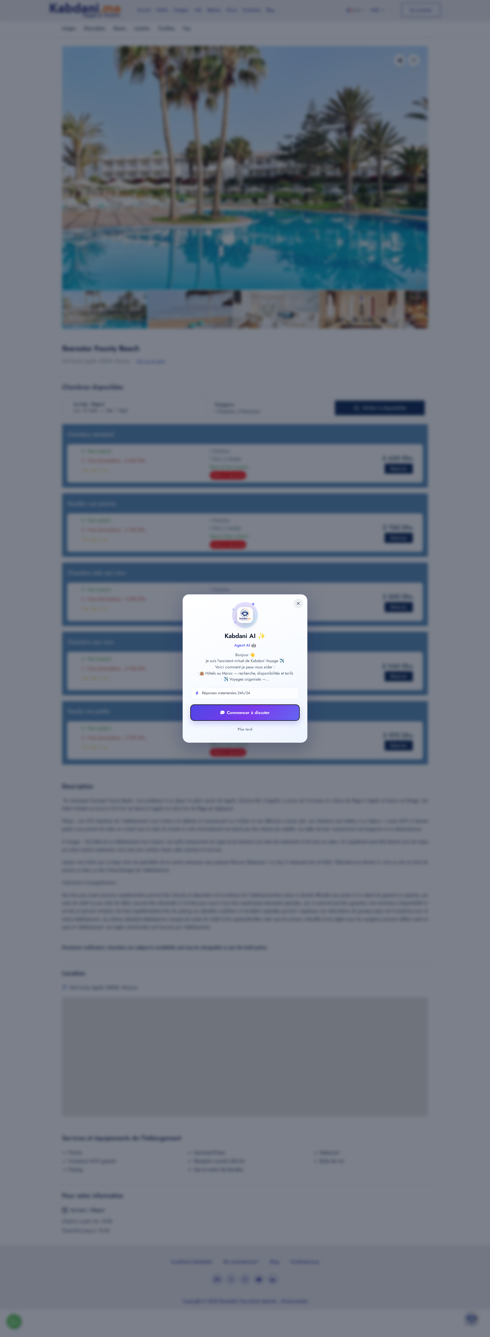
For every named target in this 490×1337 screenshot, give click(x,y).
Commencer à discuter (248, 712)
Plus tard (245, 729)
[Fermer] (298, 603)
